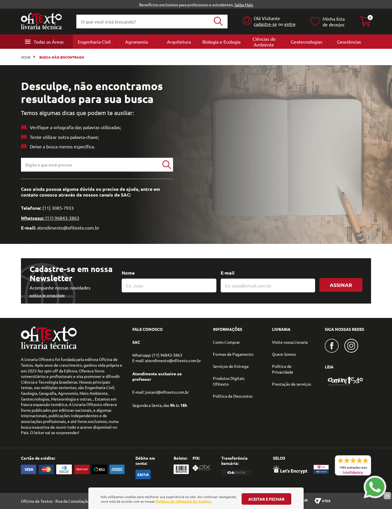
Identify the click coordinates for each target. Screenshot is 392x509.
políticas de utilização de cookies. (184, 501)
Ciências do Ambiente (264, 41)
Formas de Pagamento (233, 354)
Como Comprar (226, 342)
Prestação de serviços (291, 383)
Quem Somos (284, 354)
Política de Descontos (233, 396)
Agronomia (136, 41)
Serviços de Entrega (231, 366)
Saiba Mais (243, 4)
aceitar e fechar (266, 499)
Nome (128, 273)
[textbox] (90, 165)
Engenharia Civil (94, 41)
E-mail (227, 273)
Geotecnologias (306, 41)
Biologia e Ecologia (221, 41)
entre (290, 24)
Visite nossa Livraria (290, 342)
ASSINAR (341, 284)
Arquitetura (179, 41)
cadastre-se (265, 24)
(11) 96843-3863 (62, 218)
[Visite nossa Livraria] (49, 347)
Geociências (349, 41)
